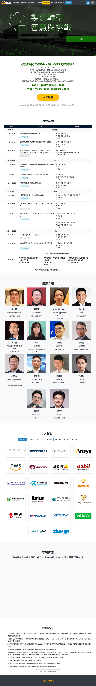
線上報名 (46, 2)
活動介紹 (16, 2)
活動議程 (24, 2)
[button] (92, 2)
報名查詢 (54, 2)
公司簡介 (39, 2)
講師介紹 (31, 2)
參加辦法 (69, 2)
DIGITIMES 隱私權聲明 (48, 671)
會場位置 (61, 2)
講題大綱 (25, 137)
